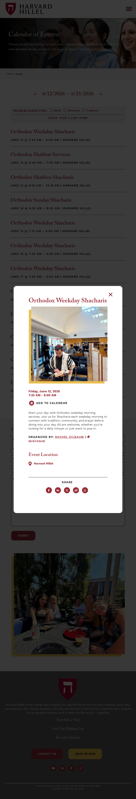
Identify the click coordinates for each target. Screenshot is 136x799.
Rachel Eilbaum (69, 437)
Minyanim (37, 441)
